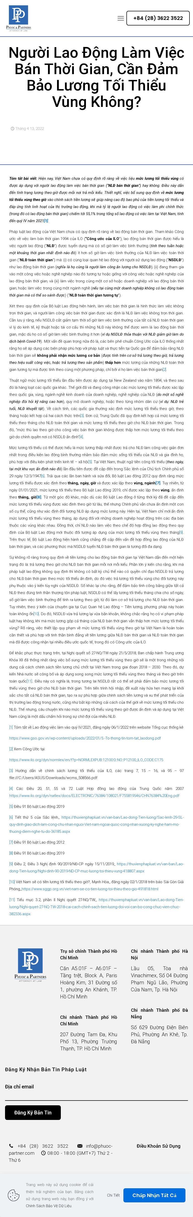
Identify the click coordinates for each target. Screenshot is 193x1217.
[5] (90, 462)
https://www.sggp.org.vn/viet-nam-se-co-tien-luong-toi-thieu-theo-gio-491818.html (90, 889)
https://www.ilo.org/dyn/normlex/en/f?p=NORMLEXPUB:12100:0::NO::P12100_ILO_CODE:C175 (86, 760)
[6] (42, 476)
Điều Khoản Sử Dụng (158, 1146)
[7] (158, 483)
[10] (36, 614)
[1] (11, 727)
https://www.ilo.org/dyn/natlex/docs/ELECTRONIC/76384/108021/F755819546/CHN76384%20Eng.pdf (94, 795)
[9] (181, 532)
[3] (82, 415)
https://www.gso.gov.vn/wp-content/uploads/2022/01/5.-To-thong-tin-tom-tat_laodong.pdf (85, 738)
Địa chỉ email (19, 1087)
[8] (38, 497)
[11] (29, 681)
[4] (81, 437)
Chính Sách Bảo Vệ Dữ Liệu (48, 1206)
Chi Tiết (113, 1195)
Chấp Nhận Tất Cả (154, 1195)
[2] (164, 369)
